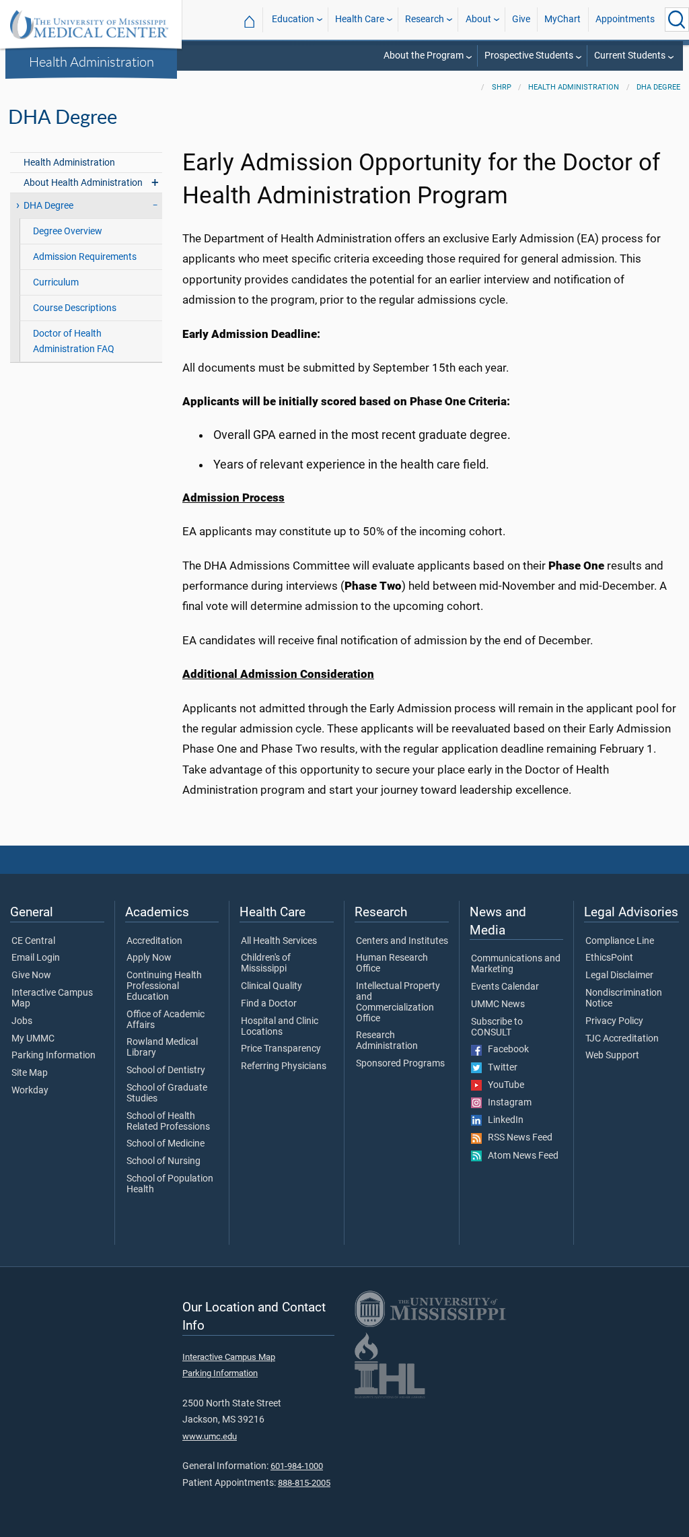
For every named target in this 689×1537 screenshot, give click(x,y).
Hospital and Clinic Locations (279, 1026)
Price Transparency (281, 1049)
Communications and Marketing (515, 964)
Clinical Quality (271, 986)
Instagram (507, 1102)
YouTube (503, 1085)
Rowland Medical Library (162, 1047)
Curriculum (56, 282)
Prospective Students (528, 55)
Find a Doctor (269, 1003)
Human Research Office (392, 963)
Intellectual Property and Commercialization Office (398, 1002)
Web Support (612, 1055)
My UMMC (33, 1038)
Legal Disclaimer (619, 975)
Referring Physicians (283, 1066)
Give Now (31, 975)
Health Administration (91, 61)
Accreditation (154, 941)
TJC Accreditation (622, 1038)
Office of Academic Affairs (165, 1020)
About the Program (424, 55)
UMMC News (498, 1004)
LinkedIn (502, 1120)
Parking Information (53, 1055)
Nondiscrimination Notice (623, 998)
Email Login (35, 958)
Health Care (359, 19)
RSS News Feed (517, 1137)
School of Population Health (169, 1184)
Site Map (29, 1073)
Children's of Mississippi (266, 963)
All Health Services (279, 941)
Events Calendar (505, 987)
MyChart (562, 19)
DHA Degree (658, 87)
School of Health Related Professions (168, 1121)
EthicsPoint (609, 958)
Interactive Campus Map (52, 998)
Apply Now (149, 958)
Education (293, 19)
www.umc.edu (209, 1436)
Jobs (21, 1021)
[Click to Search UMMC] (677, 19)
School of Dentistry (165, 1070)
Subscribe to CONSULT (497, 1027)
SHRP (501, 87)
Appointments (625, 19)
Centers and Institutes (402, 941)
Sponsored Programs (400, 1063)
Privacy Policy (614, 1021)
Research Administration (387, 1041)
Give (521, 19)
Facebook (505, 1049)
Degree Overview (67, 231)
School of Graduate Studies (166, 1093)
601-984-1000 (296, 1466)
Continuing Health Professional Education (164, 986)
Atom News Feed (520, 1156)
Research (424, 19)
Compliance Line (619, 941)
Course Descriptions (74, 308)
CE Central (33, 941)
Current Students (629, 55)
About (478, 19)
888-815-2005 (304, 1483)
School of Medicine (165, 1143)
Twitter (499, 1067)
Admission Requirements (85, 257)
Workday (29, 1090)
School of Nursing (163, 1161)
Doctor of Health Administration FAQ (73, 341)
